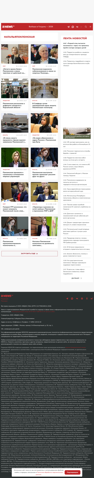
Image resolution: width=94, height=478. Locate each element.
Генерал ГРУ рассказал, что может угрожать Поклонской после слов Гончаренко (15, 210)
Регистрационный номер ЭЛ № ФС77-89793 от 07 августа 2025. (33, 312)
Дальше (75, 278)
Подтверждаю (72, 472)
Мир (4, 66)
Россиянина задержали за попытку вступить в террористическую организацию (75, 182)
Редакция (4, 299)
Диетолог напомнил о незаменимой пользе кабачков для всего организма (75, 216)
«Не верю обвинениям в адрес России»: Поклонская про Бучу (44, 140)
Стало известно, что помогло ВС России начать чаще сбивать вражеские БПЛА (76, 166)
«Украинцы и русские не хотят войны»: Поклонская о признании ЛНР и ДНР (43, 209)
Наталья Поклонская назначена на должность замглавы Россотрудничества (43, 244)
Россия (34, 238)
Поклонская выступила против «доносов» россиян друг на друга (43, 174)
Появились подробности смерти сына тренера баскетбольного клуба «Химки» (76, 63)
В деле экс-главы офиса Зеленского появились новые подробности (73, 271)
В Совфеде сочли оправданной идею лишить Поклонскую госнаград (44, 105)
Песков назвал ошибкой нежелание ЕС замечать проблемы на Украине (76, 207)
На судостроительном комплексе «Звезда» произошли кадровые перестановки (74, 262)
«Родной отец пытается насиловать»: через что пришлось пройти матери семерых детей (76, 45)
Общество (6, 100)
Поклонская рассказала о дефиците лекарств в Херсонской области (14, 105)
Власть (34, 100)
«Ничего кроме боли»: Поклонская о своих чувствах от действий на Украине (13, 72)
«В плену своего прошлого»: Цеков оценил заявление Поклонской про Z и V (15, 141)
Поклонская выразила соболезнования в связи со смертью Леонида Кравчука (44, 72)
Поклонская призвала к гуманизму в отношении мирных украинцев (13, 174)
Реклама (4, 301)
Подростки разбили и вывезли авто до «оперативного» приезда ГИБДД (76, 54)
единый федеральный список (75, 347)
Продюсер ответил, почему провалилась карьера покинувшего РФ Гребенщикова (76, 240)
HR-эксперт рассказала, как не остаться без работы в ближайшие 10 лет (76, 144)
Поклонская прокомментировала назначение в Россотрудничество (12, 244)
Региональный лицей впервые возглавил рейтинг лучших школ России (76, 231)
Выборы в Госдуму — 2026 (41, 26)
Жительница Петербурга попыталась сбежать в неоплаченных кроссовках (76, 198)
